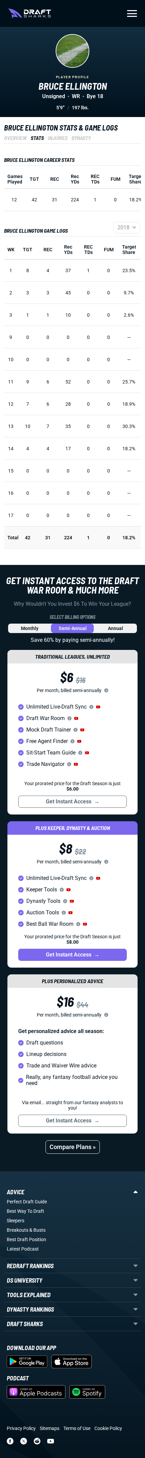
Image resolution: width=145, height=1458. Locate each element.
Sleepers (15, 1220)
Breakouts (17, 1230)
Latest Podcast (23, 1249)
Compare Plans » (73, 1146)
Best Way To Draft (25, 1211)
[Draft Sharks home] (29, 13)
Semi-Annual (73, 628)
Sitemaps (49, 1428)
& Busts (37, 1230)
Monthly (29, 628)
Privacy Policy (21, 1428)
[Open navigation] (132, 13)
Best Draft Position (26, 1239)
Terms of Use (76, 1428)
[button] (98, 707)
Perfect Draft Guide (27, 1201)
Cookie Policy (108, 1428)
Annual (115, 628)
